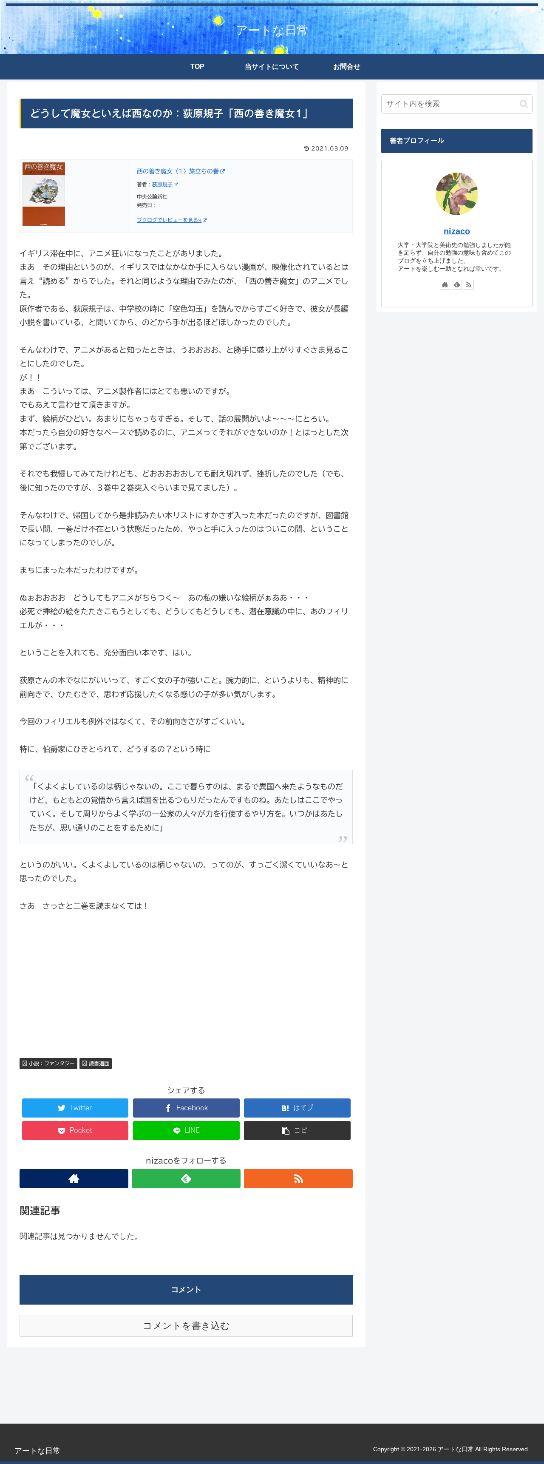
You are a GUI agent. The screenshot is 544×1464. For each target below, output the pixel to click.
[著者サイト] (74, 1178)
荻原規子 (162, 184)
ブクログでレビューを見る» (169, 219)
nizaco (457, 231)
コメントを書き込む (186, 1325)
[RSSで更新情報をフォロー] (298, 1178)
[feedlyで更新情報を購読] (186, 1178)
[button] (523, 104)
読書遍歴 (98, 1063)
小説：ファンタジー (51, 1063)
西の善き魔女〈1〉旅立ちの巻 (178, 171)
